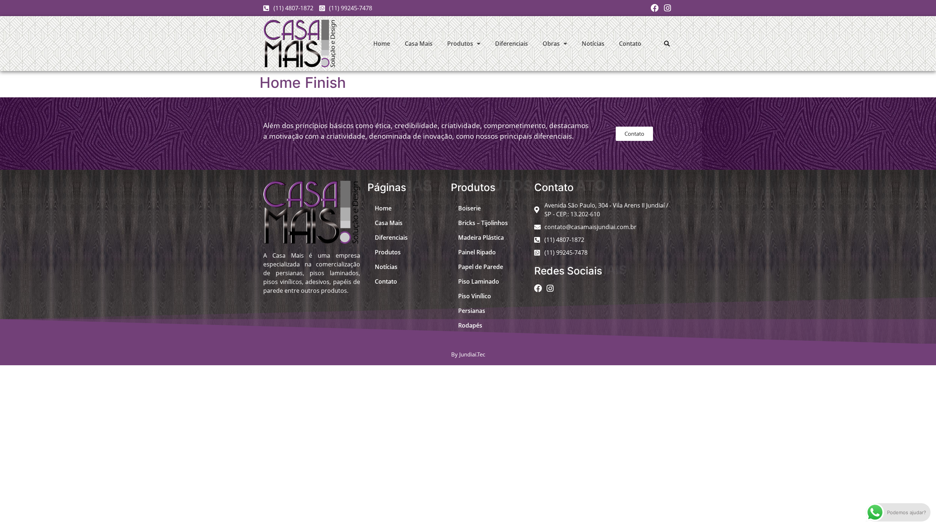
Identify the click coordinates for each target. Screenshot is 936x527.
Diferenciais (511, 44)
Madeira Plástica (481, 237)
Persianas (471, 311)
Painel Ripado (477, 252)
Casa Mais (419, 44)
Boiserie (469, 208)
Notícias (593, 44)
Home (381, 44)
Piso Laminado (478, 281)
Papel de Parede (480, 267)
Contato (630, 44)
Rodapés (470, 325)
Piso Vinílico (474, 296)
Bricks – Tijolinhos (483, 223)
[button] (667, 43)
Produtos (460, 44)
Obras (551, 44)
